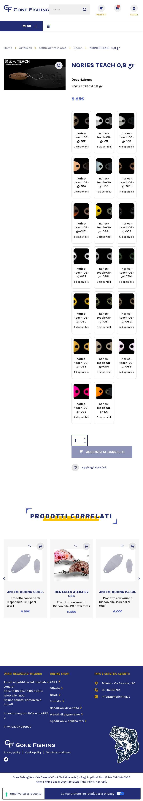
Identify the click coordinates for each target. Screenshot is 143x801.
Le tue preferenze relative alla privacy (87, 793)
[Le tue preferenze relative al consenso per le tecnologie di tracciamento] (6, 794)
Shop (53, 681)
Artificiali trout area (52, 48)
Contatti (55, 701)
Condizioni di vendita (64, 708)
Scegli (40, 546)
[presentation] (4, 578)
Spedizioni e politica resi (67, 721)
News (54, 694)
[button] (35, 26)
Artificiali (25, 48)
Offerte (55, 688)
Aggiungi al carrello (105, 452)
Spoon (78, 48)
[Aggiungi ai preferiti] (75, 467)
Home (8, 48)
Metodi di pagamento (65, 714)
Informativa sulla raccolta (23, 793)
